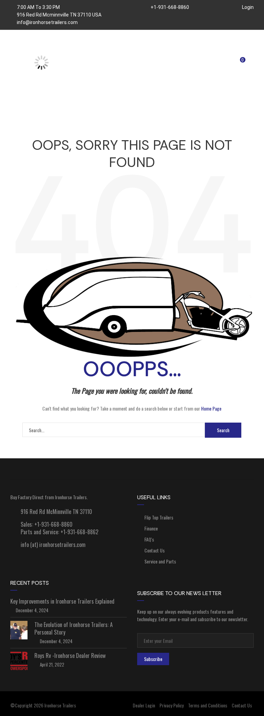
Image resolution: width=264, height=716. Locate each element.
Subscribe (153, 658)
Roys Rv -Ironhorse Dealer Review (70, 655)
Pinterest (229, 469)
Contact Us (154, 550)
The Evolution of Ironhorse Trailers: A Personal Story (73, 628)
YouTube (83, 469)
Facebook (34, 469)
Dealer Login (144, 705)
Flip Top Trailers (158, 517)
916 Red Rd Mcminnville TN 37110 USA (59, 15)
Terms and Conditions (207, 705)
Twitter (132, 469)
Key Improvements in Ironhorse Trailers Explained (62, 601)
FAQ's (149, 539)
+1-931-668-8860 (169, 7)
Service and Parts (160, 561)
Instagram (180, 469)
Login (247, 7)
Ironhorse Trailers (60, 705)
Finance (151, 528)
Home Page (211, 408)
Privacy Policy (172, 705)
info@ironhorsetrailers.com (47, 22)
